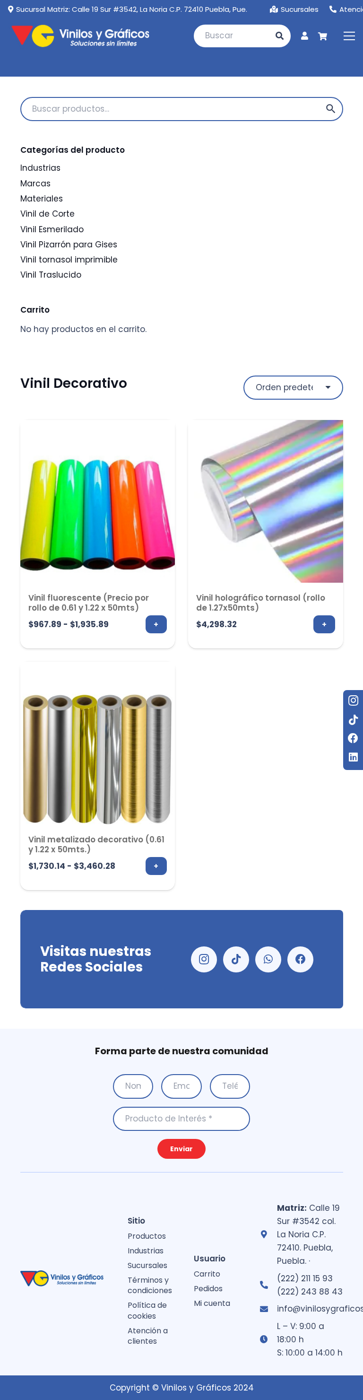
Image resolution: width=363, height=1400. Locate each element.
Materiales (41, 198)
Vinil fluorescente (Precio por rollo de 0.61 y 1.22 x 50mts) (88, 602)
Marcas (35, 183)
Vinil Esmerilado (52, 229)
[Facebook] (353, 738)
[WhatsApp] (268, 959)
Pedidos (208, 1288)
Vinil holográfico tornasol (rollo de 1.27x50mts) (260, 602)
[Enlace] (304, 35)
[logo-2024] (78, 36)
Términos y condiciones (150, 1285)
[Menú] (349, 36)
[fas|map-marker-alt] (268, 1234)
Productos (147, 1236)
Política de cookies (147, 1310)
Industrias (40, 168)
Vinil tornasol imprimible (69, 259)
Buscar (331, 108)
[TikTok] (353, 720)
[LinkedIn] (353, 757)
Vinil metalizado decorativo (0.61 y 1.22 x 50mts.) (96, 844)
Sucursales (147, 1265)
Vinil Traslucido (50, 274)
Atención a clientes (148, 1336)
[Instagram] (353, 700)
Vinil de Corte (47, 213)
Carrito (207, 1274)
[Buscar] (279, 36)
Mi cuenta (212, 1303)
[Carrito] (322, 36)
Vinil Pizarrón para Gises (68, 244)
